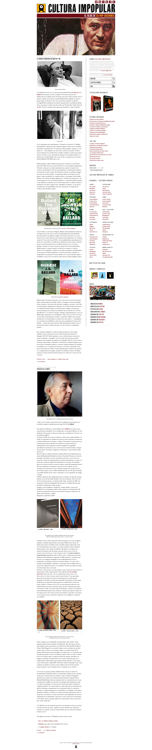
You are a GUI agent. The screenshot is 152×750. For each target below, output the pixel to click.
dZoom (91, 224)
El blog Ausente (106, 226)
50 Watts (104, 237)
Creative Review (94, 213)
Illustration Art (106, 190)
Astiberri (102, 275)
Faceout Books (93, 203)
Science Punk (93, 255)
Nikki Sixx (76, 743)
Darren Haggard (71, 228)
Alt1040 (91, 249)
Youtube (99, 2)
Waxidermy (92, 244)
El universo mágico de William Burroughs (100, 125)
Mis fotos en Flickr (97, 263)
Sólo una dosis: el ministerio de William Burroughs (102, 121)
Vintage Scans (106, 244)
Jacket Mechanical (94, 204)
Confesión (108, 103)
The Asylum (93, 186)
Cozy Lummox (93, 211)
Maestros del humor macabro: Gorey (99, 151)
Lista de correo (96, 82)
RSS (92, 86)
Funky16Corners (94, 237)
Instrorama (92, 242)
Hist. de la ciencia (106, 251)
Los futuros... (93, 190)
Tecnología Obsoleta (107, 257)
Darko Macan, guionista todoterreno (98, 134)
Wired (91, 257)
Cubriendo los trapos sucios (97, 160)
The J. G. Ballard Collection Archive (48, 721)
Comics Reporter (106, 201)
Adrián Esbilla (105, 211)
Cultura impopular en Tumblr (102, 175)
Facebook (110, 2)
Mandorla (104, 206)
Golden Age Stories (107, 240)
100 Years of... (106, 186)
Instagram (102, 317)
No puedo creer (106, 255)
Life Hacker (92, 253)
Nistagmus (105, 231)
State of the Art (93, 231)
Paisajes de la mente (43, 369)
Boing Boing (93, 251)
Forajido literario (96, 103)
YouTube (102, 306)
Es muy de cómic (106, 204)
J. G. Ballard (59, 359)
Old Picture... (93, 228)
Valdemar (110, 275)
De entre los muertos (95, 158)
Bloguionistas (105, 215)
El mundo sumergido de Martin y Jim (48, 59)
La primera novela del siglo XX (97, 143)
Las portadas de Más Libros (96, 152)
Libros (43, 359)
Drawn (104, 188)
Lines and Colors (106, 192)
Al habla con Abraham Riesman (97, 123)
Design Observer (94, 215)
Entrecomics (105, 203)
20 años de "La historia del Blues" (98, 130)
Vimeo (96, 2)
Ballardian (41, 724)
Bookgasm (92, 188)
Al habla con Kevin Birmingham (97, 132)
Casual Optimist (94, 199)
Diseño (39, 359)
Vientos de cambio (94, 136)
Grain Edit (92, 217)
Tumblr (114, 2)
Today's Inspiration (107, 194)
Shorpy (91, 230)
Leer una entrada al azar (96, 170)
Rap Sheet (92, 194)
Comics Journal (106, 199)
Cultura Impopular (76, 8)
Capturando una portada (96, 147)
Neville (104, 230)
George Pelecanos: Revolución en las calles (101, 154)
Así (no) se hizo (106, 213)
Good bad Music (94, 238)
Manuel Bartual (94, 275)
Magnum (92, 226)
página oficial (44, 727)
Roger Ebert (105, 219)
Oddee (104, 253)
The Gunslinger (106, 228)
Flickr (103, 2)
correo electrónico (107, 74)
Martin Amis (65, 359)
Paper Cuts (92, 192)
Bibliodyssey (105, 238)
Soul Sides (92, 240)
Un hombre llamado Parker (96, 149)
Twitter (106, 2)
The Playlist (105, 217)
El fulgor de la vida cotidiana (97, 119)
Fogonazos (105, 249)
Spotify (101, 322)
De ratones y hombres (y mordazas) (99, 126)
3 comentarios (41, 732)
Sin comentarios (41, 361)
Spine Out (92, 206)
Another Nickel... (106, 224)
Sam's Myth (92, 219)
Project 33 (105, 242)
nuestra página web (106, 70)
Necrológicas (53, 730)
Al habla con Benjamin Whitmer (97, 128)
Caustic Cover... (93, 201)
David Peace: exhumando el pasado (98, 145)
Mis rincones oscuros (95, 156)
